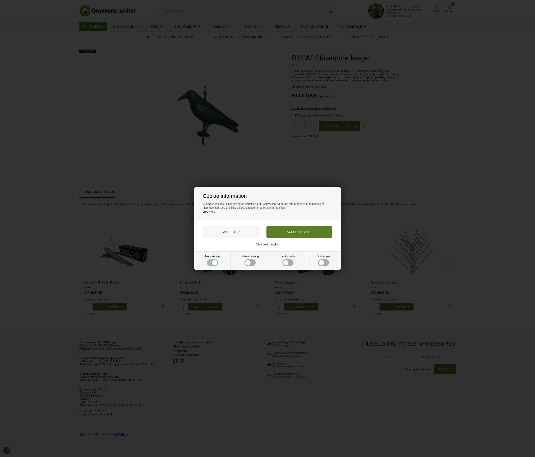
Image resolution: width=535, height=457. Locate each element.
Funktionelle (287, 256)
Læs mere (209, 211)
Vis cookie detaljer (267, 244)
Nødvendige (212, 256)
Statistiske (323, 256)
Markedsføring (250, 256)
